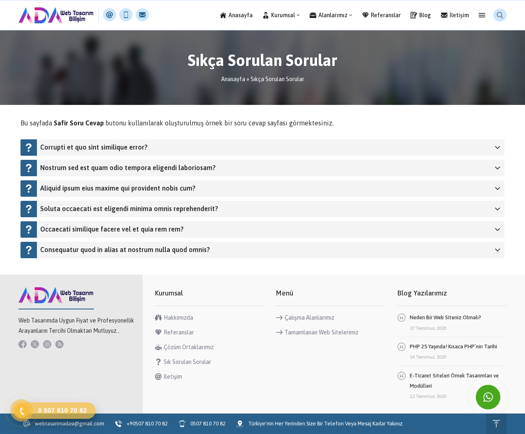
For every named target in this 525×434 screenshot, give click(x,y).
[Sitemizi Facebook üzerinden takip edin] (22, 344)
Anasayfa (233, 79)
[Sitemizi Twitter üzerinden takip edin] (35, 344)
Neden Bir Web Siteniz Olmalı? (445, 317)
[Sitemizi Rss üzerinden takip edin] (59, 344)
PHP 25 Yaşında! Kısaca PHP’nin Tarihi (453, 346)
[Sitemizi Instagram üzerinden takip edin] (47, 344)
